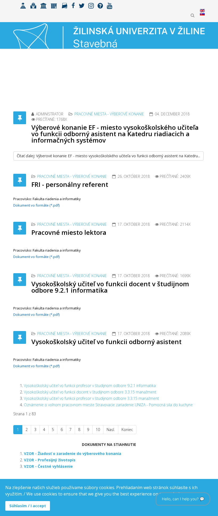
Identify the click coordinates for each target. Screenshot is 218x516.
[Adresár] (64, 5)
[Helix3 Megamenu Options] (202, 73)
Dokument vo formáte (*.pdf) (36, 205)
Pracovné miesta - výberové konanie (109, 113)
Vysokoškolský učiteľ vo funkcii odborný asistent (106, 341)
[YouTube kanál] (110, 5)
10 (98, 429)
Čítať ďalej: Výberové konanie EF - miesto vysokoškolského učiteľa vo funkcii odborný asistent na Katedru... (108, 155)
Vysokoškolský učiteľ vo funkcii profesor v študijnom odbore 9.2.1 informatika (90, 385)
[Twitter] (81, 5)
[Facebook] (73, 5)
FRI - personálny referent (69, 184)
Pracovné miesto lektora (68, 232)
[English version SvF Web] (202, 13)
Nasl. (111, 429)
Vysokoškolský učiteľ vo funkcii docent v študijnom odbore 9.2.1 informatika (110, 287)
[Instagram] (91, 5)
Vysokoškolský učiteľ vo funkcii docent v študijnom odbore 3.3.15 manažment (90, 391)
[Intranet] (43, 5)
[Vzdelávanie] (23, 5)
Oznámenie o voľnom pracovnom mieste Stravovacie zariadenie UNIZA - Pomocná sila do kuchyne (108, 404)
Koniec (127, 429)
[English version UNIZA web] (202, 10)
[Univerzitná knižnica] (33, 5)
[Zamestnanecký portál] (54, 5)
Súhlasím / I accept (27, 505)
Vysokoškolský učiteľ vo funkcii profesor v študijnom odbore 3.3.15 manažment (91, 398)
